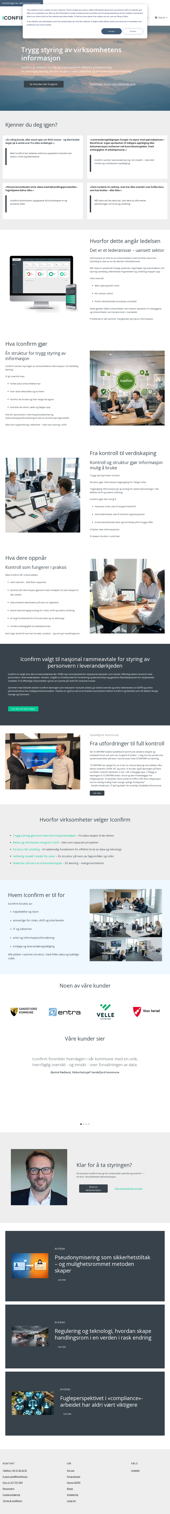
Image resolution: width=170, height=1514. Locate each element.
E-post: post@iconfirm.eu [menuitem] (15, 1476)
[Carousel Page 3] (86, 1124)
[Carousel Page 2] (83, 1124)
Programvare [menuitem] (73, 1476)
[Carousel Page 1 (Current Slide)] (81, 1124)
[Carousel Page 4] (89, 1124)
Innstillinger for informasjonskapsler (21, 3)
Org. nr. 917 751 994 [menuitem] (12, 1482)
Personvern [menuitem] (8, 1488)
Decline (133, 31)
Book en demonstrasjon (93, 1188)
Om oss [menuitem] (70, 1470)
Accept (112, 31)
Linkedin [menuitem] (135, 1470)
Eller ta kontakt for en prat (128, 1188)
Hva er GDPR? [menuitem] (74, 1482)
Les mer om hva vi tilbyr (23, 708)
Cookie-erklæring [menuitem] (11, 1494)
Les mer (97, 793)
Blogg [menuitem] (70, 1488)
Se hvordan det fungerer (44, 84)
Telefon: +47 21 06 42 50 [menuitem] (15, 1470)
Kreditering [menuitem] (72, 1494)
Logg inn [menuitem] (71, 1500)
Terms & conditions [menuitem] (12, 1500)
